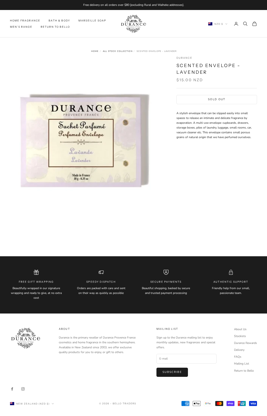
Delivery (239, 350)
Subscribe (172, 372)
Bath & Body (59, 20)
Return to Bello (55, 26)
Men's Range (21, 26)
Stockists (240, 336)
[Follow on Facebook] (12, 389)
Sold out (216, 99)
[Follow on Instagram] (23, 389)
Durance (184, 57)
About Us (240, 329)
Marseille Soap (92, 20)
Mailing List (241, 364)
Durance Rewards (245, 343)
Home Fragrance (25, 20)
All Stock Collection (117, 51)
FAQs (237, 357)
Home (95, 51)
